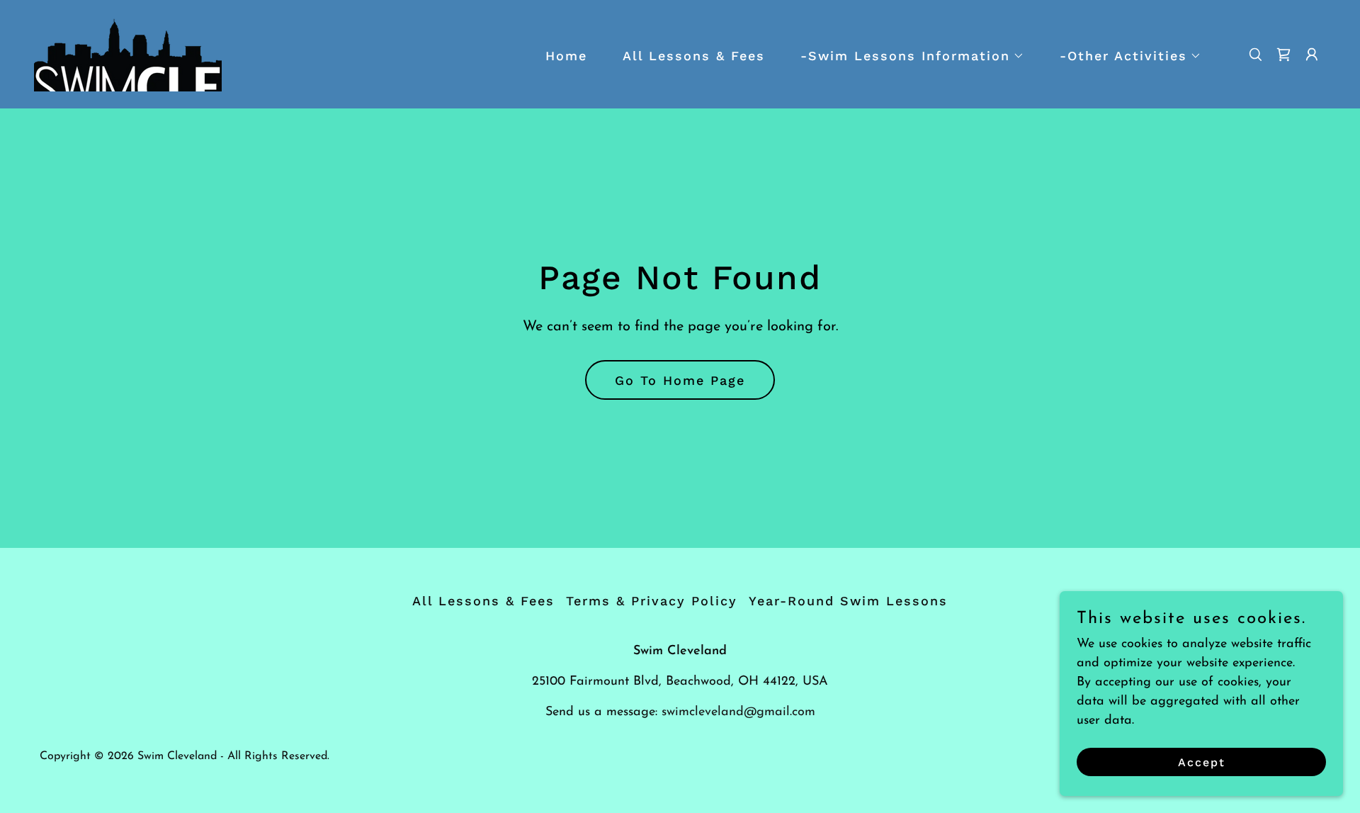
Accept (1201, 762)
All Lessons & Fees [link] (694, 55)
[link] (128, 53)
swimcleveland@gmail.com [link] (738, 712)
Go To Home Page (680, 380)
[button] (906, 56)
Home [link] (566, 55)
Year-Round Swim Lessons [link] (848, 600)
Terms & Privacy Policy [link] (651, 600)
